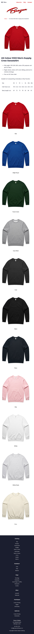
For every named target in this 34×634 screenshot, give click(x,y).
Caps (17, 566)
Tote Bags (17, 578)
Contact (30, 2)
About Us (19, 2)
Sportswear (17, 551)
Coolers (17, 585)
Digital (17, 604)
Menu (4, 2)
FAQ (24, 2)
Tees (17, 541)
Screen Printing (17, 602)
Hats (17, 568)
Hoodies (17, 543)
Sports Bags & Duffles (17, 581)
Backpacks (17, 583)
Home (5, 18)
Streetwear (17, 580)
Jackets (17, 557)
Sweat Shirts (17, 545)
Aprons (17, 559)
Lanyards (17, 593)
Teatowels (17, 595)
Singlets (17, 547)
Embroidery (17, 606)
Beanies (17, 570)
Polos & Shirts (17, 549)
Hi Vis (17, 555)
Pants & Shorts (17, 553)
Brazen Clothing (21, 630)
